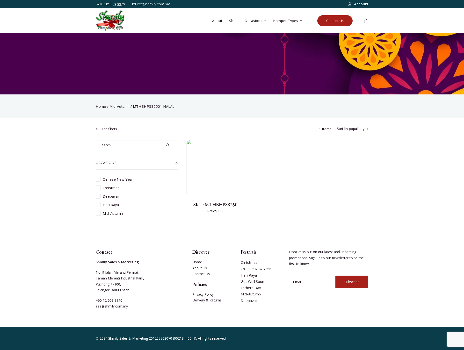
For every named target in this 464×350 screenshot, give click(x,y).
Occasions (253, 20)
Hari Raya (249, 275)
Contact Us (201, 273)
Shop (233, 20)
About (217, 20)
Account (361, 4)
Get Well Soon (252, 281)
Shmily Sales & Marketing (128, 338)
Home (101, 106)
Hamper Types (285, 20)
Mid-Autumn (119, 106)
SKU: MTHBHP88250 (215, 204)
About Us (199, 268)
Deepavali (249, 300)
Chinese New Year (256, 268)
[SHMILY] (110, 20)
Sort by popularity (350, 129)
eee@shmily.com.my (153, 4)
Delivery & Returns (207, 300)
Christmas (249, 262)
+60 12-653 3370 (109, 300)
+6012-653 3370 (112, 4)
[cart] (365, 20)
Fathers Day (251, 287)
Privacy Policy (203, 294)
